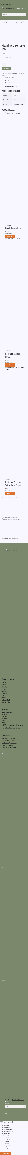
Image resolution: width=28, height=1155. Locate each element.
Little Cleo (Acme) (18, 104)
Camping (4, 687)
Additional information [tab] (11, 86)
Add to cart (6, 68)
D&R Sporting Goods (5, 4)
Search (7, 1103)
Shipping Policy (6, 700)
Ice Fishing (14, 21)
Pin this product (9, 81)
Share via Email (9, 83)
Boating (4, 684)
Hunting (4, 691)
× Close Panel (5, 1153)
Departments (7, 1133)
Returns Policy (6, 702)
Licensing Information (9, 1129)
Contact (4, 698)
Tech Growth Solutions (18, 1100)
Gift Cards (6, 1125)
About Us (4, 695)
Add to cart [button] (10, 236)
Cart (6, 1113)
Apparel (4, 682)
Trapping (4, 693)
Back (7, 1147)
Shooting (7, 1145)
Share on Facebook (10, 79)
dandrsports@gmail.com (9, 743)
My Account (8, 1102)
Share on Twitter (9, 77)
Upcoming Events (8, 1131)
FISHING (8, 21)
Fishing (4, 689)
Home (3, 21)
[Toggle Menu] (2, 1)
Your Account (7, 1127)
